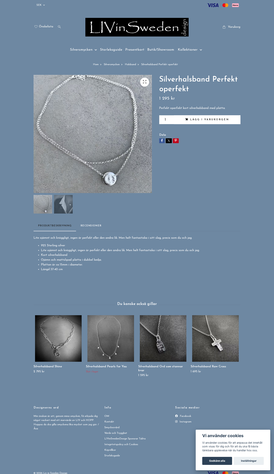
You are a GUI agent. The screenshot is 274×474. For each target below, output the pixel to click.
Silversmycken (81, 50)
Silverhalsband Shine (48, 366)
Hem (96, 64)
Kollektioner (188, 50)
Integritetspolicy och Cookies (121, 444)
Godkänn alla (217, 460)
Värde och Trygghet (115, 433)
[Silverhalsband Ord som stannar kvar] (163, 338)
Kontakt (109, 421)
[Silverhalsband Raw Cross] (215, 338)
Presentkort (134, 50)
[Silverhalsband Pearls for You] (111, 338)
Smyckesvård (111, 427)
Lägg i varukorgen (209, 119)
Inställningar (249, 460)
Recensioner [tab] (91, 226)
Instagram (185, 421)
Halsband (130, 64)
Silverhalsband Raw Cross (208, 366)
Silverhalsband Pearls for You (106, 366)
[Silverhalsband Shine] (58, 338)
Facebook (185, 416)
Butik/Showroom (160, 50)
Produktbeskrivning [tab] (55, 226)
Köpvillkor (110, 450)
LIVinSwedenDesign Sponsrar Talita (125, 438)
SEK (39, 5)
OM (106, 416)
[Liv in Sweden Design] (137, 27)
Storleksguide (111, 50)
